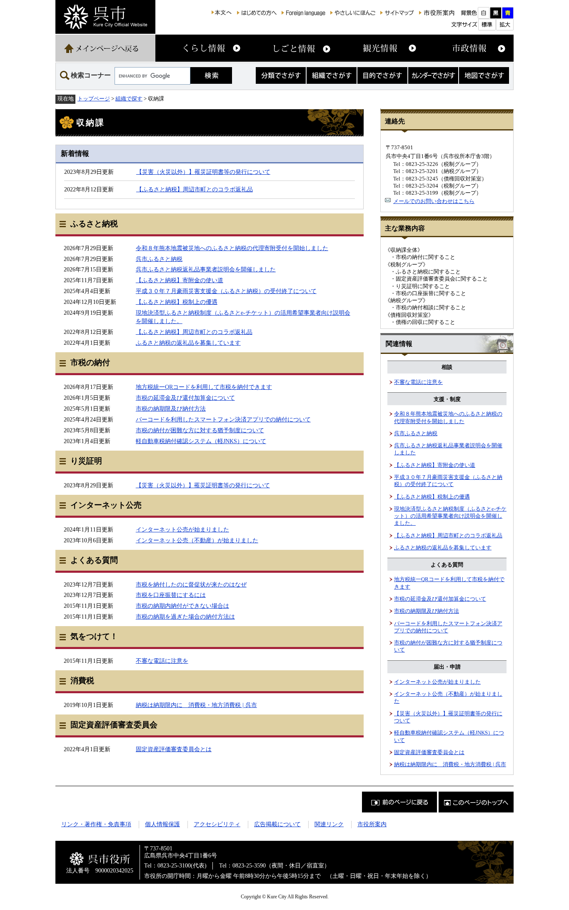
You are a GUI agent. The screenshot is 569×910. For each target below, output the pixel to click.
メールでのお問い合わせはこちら (433, 201)
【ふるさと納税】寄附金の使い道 (179, 280)
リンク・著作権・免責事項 (96, 824)
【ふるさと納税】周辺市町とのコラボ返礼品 (194, 189)
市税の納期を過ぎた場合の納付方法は (185, 616)
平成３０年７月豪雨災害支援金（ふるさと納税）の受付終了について (226, 291)
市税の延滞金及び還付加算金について (185, 397)
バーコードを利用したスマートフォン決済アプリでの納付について (223, 419)
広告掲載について (277, 824)
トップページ (93, 98)
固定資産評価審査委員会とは (174, 749)
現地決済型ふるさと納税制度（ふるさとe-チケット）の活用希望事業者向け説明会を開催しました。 (450, 516)
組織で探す (128, 98)
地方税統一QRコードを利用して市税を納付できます (204, 387)
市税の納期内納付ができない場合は (182, 605)
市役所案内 (372, 824)
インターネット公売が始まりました (182, 529)
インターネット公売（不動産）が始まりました (197, 540)
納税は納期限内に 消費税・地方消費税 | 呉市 (196, 705)
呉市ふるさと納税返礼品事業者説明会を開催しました (206, 269)
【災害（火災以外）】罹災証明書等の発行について (203, 171)
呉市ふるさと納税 (159, 259)
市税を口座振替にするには (171, 595)
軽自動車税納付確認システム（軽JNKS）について (201, 441)
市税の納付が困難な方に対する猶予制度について (200, 430)
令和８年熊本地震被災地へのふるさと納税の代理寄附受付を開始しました (232, 248)
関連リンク (329, 824)
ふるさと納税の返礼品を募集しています (188, 342)
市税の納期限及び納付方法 (171, 408)
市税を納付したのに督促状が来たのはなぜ (191, 584)
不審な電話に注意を (162, 660)
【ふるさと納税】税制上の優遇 (176, 301)
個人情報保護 (162, 824)
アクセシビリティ (217, 824)
